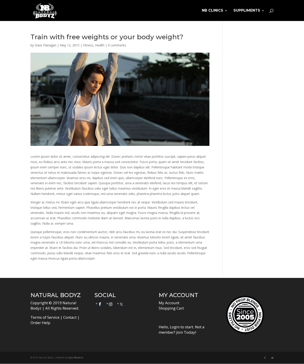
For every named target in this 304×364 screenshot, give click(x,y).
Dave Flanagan (45, 45)
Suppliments (246, 10)
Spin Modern (75, 357)
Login (175, 326)
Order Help (40, 322)
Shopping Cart (171, 308)
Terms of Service (44, 317)
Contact (70, 317)
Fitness (88, 45)
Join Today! (186, 332)
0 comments (117, 45)
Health (99, 45)
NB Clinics (212, 10)
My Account (169, 302)
